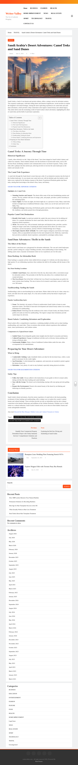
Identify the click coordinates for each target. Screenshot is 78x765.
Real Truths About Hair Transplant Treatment (22, 513)
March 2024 (12, 628)
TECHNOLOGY (37, 18)
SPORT (26, 18)
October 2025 (13, 561)
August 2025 (13, 569)
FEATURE (12, 705)
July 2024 (12, 612)
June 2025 (12, 577)
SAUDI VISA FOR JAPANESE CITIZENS (22, 186)
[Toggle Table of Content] (39, 117)
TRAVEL (48, 18)
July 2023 (12, 659)
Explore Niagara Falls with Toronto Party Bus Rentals (43, 466)
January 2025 (13, 596)
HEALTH (53, 8)
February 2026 (13, 549)
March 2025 (12, 588)
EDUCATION (13, 693)
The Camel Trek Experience (20, 124)
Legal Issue (12, 721)
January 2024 (13, 636)
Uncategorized (13, 744)
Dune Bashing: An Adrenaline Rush (22, 133)
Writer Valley (13, 13)
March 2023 (12, 671)
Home (25, 8)
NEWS (46, 13)
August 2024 (13, 608)
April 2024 (12, 624)
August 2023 (13, 655)
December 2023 (13, 639)
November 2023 (14, 643)
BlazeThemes (38, 761)
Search (9, 483)
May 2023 (12, 663)
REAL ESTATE (56, 13)
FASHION (44, 8)
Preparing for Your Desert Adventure (20, 139)
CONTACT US (28, 23)
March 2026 (12, 545)
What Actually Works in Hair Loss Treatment (22, 509)
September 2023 (14, 651)
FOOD (11, 709)
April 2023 (12, 667)
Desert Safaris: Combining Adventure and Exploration (27, 137)
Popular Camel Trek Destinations (21, 127)
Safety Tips (16, 144)
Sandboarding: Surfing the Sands (21, 135)
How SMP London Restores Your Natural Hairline (24, 498)
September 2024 (14, 604)
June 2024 (12, 616)
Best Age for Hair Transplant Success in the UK (23, 505)
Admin (11, 53)
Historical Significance (19, 122)
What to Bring (16, 142)
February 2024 (13, 632)
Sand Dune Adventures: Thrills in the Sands (22, 129)
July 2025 (12, 573)
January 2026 (13, 553)
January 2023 (13, 675)
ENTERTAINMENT (15, 697)
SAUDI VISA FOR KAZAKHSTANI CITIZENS (24, 369)
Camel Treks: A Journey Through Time (20, 120)
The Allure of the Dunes (19, 131)
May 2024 (12, 620)
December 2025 (13, 557)
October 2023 (13, 647)
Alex (27, 457)
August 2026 (13, 533)
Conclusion (13, 146)
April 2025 (12, 584)
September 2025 (14, 565)
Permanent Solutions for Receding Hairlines (22, 501)
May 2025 (12, 581)
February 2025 (13, 592)
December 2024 (13, 600)
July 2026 (12, 537)
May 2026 (12, 541)
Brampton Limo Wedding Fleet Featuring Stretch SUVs (44, 454)
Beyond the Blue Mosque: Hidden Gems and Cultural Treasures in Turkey (36, 412)
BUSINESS (34, 8)
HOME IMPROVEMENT (32, 13)
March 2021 (12, 679)
